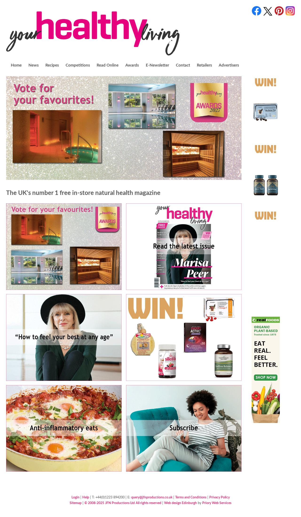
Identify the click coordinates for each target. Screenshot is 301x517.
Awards (132, 65)
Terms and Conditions (190, 497)
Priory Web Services (216, 503)
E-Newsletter (157, 65)
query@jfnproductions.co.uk (151, 497)
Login (75, 497)
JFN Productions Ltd (120, 503)
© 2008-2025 (94, 503)
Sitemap (76, 503)
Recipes (52, 65)
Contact (183, 65)
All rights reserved (148, 503)
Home (16, 65)
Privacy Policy (219, 497)
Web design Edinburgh (180, 503)
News (33, 65)
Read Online (108, 65)
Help (85, 497)
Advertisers (229, 65)
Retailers (204, 65)
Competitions (78, 65)
